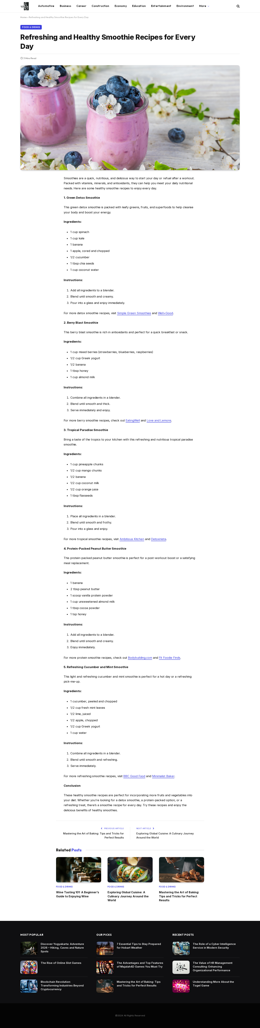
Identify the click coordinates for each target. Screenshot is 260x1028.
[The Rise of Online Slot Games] (28, 967)
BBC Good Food (134, 776)
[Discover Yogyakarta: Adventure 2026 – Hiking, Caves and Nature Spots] (28, 948)
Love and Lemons (159, 420)
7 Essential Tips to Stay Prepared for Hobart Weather (139, 945)
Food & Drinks (31, 27)
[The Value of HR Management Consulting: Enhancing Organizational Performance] (181, 967)
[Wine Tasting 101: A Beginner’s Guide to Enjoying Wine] (78, 869)
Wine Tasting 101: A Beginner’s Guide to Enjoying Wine (77, 894)
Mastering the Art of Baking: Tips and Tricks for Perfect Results (179, 896)
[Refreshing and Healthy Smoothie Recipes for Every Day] (130, 117)
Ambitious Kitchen (132, 539)
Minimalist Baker (163, 776)
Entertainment (161, 6)
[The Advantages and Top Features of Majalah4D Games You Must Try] (105, 967)
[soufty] (24, 6)
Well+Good (165, 313)
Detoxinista (158, 539)
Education (139, 6)
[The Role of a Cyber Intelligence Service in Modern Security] (181, 948)
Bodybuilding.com (140, 657)
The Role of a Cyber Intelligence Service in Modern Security (214, 945)
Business (65, 6)
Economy (121, 6)
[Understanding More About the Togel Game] (181, 986)
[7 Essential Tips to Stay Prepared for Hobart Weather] (105, 948)
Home (23, 17)
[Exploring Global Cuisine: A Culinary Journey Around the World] (130, 869)
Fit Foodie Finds (169, 657)
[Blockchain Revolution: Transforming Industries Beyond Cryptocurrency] (28, 986)
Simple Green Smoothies (134, 313)
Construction (100, 6)
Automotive (46, 6)
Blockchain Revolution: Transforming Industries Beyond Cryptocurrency (62, 985)
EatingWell (133, 420)
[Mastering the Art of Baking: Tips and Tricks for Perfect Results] (181, 869)
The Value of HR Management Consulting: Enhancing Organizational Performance (212, 966)
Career (81, 6)
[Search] (238, 6)
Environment (185, 6)
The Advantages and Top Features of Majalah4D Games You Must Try (140, 964)
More (202, 6)
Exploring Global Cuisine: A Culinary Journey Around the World (128, 896)
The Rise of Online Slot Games (61, 963)
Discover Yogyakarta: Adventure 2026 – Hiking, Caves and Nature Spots (62, 947)
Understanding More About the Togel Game (213, 983)
